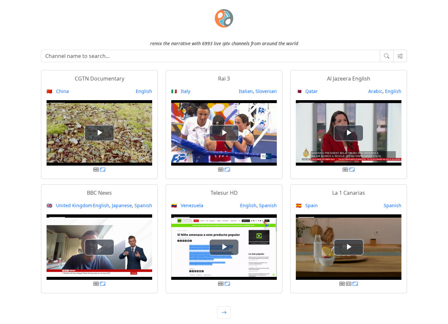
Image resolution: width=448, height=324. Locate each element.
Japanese (122, 205)
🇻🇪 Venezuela (187, 205)
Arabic (375, 91)
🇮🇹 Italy (180, 91)
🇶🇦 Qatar (307, 91)
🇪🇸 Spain (307, 205)
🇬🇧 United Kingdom (69, 205)
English (144, 91)
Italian (246, 91)
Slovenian (266, 91)
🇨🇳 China (58, 91)
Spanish (143, 205)
